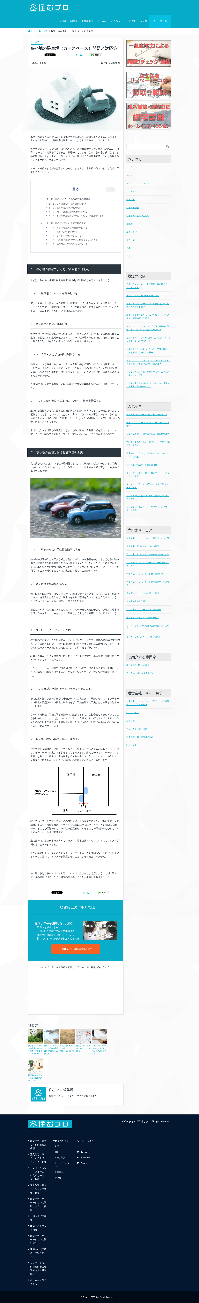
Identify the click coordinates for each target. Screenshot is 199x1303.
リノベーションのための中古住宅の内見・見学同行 (147, 627)
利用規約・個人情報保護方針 (139, 737)
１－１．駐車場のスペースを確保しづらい (68, 204)
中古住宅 (130, 199)
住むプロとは (132, 712)
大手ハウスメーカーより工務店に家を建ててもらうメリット (147, 286)
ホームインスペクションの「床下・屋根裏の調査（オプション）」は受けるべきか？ (147, 328)
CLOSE (111, 189)
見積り (62, 21)
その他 (143, 21)
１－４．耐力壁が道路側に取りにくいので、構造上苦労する (76, 216)
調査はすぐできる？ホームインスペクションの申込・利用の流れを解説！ (147, 316)
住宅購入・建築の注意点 (137, 215)
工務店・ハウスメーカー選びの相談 (142, 593)
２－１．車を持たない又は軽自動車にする (68, 228)
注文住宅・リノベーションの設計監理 (143, 609)
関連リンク (131, 745)
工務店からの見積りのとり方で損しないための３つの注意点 (99, 1050)
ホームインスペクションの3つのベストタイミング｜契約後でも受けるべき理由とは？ (148, 362)
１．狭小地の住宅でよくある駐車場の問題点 (68, 199)
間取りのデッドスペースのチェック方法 (83, 1048)
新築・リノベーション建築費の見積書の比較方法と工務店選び (51, 1050)
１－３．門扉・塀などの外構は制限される (68, 212)
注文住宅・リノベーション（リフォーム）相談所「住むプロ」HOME (147, 703)
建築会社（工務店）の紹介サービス (142, 617)
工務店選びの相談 (38, 1218)
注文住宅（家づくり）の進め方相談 (142, 546)
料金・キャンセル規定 (136, 729)
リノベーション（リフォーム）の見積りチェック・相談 (147, 564)
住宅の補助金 (132, 207)
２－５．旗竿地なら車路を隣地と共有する (68, 244)
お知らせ (130, 167)
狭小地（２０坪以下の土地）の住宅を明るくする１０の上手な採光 (35, 1050)
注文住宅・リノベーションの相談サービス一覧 (147, 538)
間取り (73, 21)
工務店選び (87, 21)
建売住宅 (130, 240)
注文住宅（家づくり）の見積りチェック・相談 (147, 554)
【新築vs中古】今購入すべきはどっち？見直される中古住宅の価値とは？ (147, 385)
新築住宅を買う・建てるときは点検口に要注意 (147, 434)
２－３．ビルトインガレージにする (65, 236)
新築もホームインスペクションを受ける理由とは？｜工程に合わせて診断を (147, 350)
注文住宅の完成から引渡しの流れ (141, 465)
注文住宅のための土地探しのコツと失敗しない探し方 (67, 1048)
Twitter (84, 1152)
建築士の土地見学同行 (136, 601)
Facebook (85, 1157)
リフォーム (131, 191)
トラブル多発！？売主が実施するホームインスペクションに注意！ (147, 373)
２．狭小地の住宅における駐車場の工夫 (66, 223)
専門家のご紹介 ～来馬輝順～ (140, 673)
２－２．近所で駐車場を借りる (63, 232)
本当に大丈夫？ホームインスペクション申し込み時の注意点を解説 (147, 305)
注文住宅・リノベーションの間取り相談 (144, 574)
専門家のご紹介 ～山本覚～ (139, 665)
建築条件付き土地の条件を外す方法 (142, 295)
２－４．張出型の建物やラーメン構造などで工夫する (73, 240)
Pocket (79, 55)
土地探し (131, 21)
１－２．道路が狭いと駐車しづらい (65, 208)
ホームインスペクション (110, 21)
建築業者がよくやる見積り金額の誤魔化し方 (35, 1077)
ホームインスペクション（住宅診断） (143, 637)
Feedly (84, 1163)
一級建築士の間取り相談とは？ (75, 949)
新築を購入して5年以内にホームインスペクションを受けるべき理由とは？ (148, 339)
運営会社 (130, 721)
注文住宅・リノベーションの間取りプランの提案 (147, 583)
